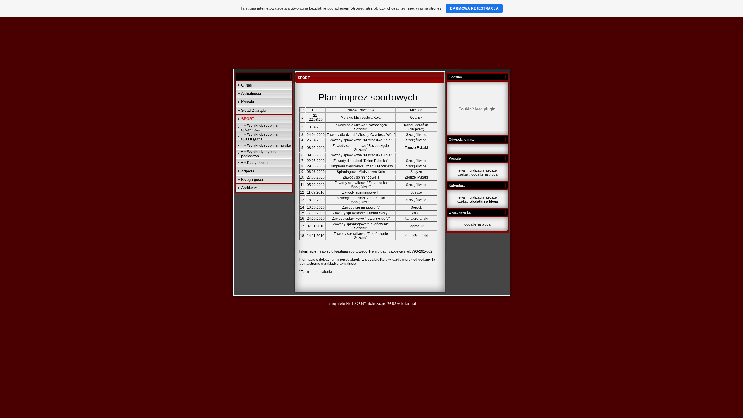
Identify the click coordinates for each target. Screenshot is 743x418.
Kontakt (247, 102)
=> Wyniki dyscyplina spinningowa (259, 136)
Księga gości (252, 179)
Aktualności (251, 93)
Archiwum (249, 188)
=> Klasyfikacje (254, 163)
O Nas (246, 85)
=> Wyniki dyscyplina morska (266, 145)
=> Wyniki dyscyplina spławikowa (259, 127)
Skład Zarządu (253, 110)
